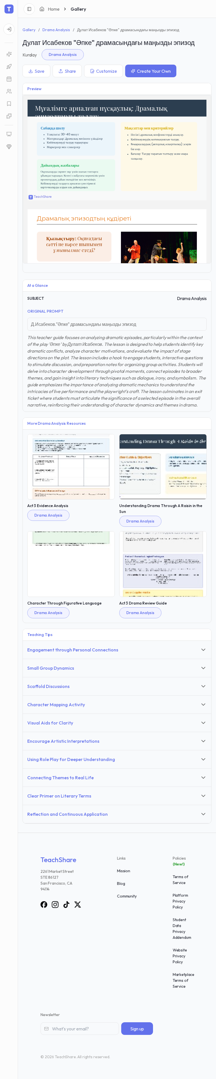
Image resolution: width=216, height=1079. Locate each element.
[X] (77, 904)
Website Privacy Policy (180, 956)
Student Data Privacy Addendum (182, 928)
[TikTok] (66, 904)
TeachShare (58, 859)
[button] (9, 116)
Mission (123, 870)
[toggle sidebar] (29, 9)
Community (127, 896)
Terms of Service (180, 879)
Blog (121, 883)
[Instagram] (55, 904)
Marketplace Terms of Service (183, 980)
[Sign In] (9, 29)
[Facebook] (43, 904)
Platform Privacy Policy (180, 901)
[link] (9, 54)
